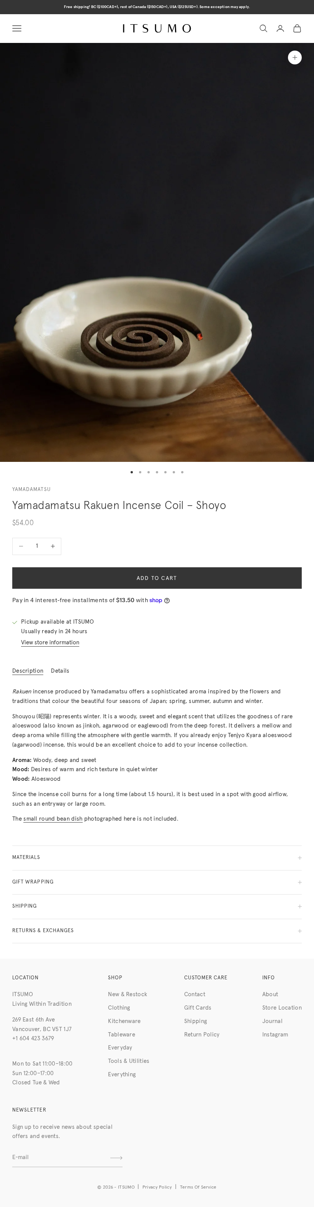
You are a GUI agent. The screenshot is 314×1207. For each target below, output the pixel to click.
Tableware (121, 1035)
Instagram (275, 1035)
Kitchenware (124, 1021)
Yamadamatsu (31, 489)
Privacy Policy (157, 1187)
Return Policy (202, 1035)
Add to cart (157, 578)
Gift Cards (198, 1008)
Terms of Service (198, 1187)
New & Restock (127, 994)
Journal (272, 1021)
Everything (122, 1074)
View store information (50, 642)
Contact (194, 994)
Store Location (282, 1008)
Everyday (120, 1048)
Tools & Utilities (128, 1061)
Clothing (119, 1008)
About (270, 994)
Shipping (195, 1021)
